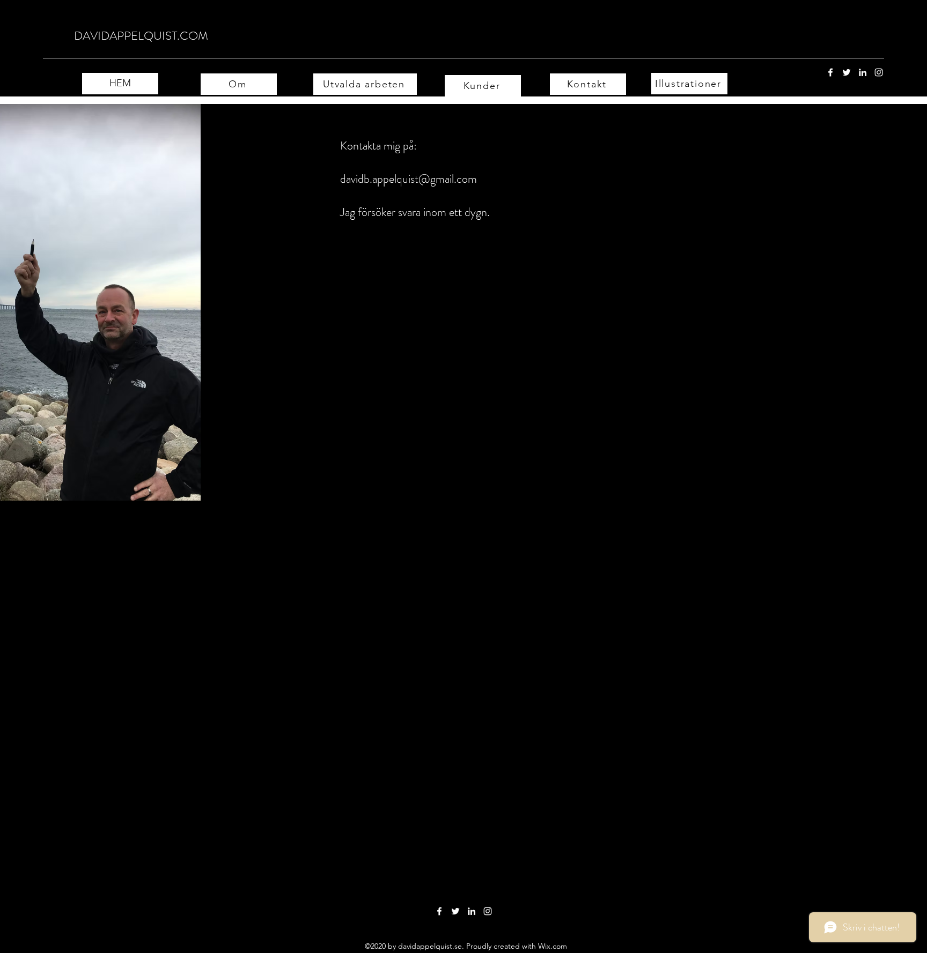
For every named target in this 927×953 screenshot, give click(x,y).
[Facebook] (830, 72)
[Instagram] (878, 72)
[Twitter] (846, 72)
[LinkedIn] (862, 72)
